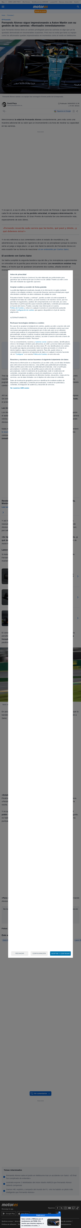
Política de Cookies (17, 308)
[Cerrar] (59, 1212)
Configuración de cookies (25, 310)
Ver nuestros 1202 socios (19, 388)
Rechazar (20, 953)
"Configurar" (19, 354)
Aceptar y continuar (60, 953)
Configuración (39, 953)
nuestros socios (41, 342)
